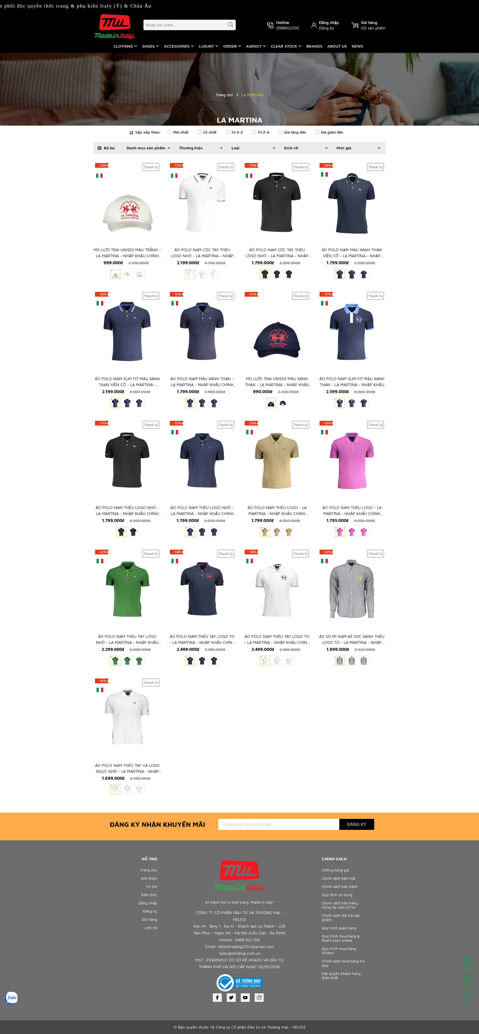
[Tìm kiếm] (228, 25)
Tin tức (151, 886)
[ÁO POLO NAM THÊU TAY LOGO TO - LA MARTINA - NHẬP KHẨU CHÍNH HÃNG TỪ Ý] (202, 589)
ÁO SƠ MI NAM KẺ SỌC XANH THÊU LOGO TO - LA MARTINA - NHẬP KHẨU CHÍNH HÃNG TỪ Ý (351, 642)
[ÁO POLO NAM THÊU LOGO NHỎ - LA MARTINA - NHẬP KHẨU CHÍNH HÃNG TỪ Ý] (127, 460)
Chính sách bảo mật (339, 878)
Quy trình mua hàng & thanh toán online (341, 938)
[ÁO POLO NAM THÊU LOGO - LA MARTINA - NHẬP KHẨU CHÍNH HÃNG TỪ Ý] (277, 460)
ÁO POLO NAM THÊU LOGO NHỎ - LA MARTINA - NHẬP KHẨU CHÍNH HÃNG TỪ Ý (127, 513)
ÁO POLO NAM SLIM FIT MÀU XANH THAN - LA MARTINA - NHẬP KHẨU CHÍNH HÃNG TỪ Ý (351, 384)
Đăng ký (326, 28)
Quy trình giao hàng (339, 928)
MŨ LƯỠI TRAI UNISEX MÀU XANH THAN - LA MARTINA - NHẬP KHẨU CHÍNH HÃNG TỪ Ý (277, 384)
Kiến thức (149, 895)
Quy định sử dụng (337, 895)
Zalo (468, 985)
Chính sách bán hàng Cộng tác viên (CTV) (340, 905)
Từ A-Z (237, 132)
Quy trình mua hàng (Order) (339, 951)
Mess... (467, 1002)
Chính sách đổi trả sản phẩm (341, 917)
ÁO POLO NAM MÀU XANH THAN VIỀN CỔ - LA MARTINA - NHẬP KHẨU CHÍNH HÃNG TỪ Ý (352, 256)
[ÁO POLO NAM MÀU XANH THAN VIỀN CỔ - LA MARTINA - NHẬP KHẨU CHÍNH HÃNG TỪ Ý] (351, 203)
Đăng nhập (329, 22)
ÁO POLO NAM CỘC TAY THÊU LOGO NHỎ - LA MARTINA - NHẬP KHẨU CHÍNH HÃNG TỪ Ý (202, 256)
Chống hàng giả (335, 870)
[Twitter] (231, 997)
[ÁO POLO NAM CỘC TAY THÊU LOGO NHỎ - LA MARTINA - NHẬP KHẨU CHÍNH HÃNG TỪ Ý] (202, 203)
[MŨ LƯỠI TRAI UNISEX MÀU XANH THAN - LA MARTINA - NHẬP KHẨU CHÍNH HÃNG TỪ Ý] (277, 331)
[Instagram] (259, 997)
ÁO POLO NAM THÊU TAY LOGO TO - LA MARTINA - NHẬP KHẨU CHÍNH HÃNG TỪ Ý (202, 642)
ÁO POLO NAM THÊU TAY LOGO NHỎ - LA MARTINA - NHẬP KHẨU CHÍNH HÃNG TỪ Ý (127, 642)
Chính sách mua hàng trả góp (343, 963)
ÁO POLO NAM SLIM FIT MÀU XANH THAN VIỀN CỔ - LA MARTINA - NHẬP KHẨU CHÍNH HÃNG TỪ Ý (127, 384)
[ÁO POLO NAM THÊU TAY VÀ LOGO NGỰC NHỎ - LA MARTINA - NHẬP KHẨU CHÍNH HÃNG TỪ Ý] (127, 718)
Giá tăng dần (295, 132)
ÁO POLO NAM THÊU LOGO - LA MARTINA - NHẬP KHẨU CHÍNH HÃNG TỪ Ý (277, 513)
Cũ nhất (210, 132)
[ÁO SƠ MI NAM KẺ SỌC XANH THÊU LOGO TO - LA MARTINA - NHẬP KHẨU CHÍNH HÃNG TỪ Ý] (351, 589)
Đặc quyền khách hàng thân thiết (341, 975)
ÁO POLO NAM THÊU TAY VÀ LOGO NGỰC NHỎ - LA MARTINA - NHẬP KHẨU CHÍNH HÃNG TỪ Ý (127, 771)
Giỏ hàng (149, 919)
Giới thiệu (149, 878)
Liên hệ (151, 928)
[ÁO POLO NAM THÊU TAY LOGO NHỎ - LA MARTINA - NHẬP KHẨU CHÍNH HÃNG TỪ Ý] (127, 589)
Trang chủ (148, 870)
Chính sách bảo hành (340, 886)
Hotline (468, 968)
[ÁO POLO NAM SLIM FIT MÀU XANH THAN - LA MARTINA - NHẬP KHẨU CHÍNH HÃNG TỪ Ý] (351, 331)
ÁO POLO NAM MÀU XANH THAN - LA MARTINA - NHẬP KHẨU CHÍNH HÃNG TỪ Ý (202, 384)
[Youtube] (245, 997)
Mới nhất (180, 132)
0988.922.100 (247, 940)
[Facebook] (217, 997)
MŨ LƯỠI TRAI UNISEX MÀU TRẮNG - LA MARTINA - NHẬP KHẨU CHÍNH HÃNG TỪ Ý (127, 256)
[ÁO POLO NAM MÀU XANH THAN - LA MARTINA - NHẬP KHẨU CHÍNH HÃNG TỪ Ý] (202, 331)
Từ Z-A (263, 132)
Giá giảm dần (332, 132)
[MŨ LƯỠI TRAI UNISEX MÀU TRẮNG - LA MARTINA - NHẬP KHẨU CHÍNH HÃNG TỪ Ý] (127, 203)
